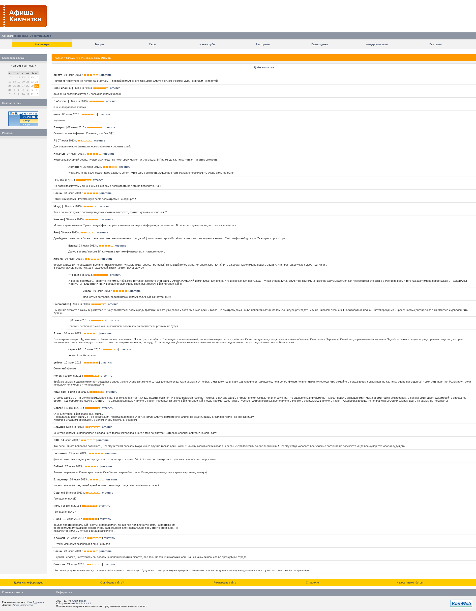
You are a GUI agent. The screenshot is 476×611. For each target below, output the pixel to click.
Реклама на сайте (225, 582)
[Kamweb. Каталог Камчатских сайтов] (461, 606)
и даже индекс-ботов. (410, 582)
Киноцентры (42, 44)
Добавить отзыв (264, 67)
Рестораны (263, 44)
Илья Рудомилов (35, 602)
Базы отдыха (319, 44)
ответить (106, 74)
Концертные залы (377, 44)
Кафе (152, 44)
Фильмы (70, 57)
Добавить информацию (28, 582)
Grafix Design (79, 600)
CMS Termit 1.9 (82, 603)
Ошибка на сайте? (112, 582)
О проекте (312, 582)
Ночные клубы (206, 44)
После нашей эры (88, 57)
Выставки (435, 44)
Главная (58, 57)
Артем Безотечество (22, 605)
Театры (99, 44)
